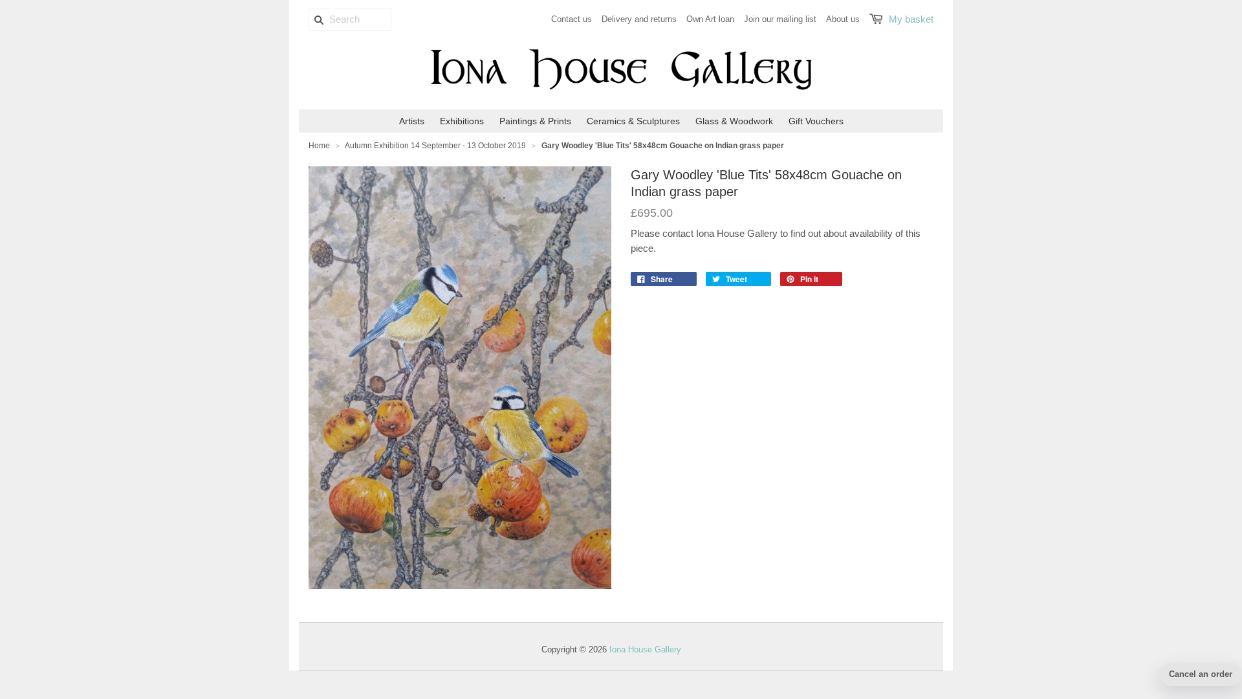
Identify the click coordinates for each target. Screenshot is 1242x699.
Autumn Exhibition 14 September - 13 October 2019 (435, 145)
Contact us (571, 19)
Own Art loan (710, 19)
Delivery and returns (639, 19)
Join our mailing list (780, 19)
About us (843, 19)
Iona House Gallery (645, 649)
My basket (911, 19)
